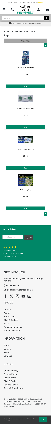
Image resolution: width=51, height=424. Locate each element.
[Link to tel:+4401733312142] (12, 9)
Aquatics (8, 31)
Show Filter (25, 41)
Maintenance (21, 31)
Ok (43, 420)
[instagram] (17, 296)
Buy (25, 86)
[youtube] (23, 296)
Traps (32, 31)
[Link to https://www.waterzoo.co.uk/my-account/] (38, 9)
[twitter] (11, 296)
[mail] (29, 296)
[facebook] (5, 296)
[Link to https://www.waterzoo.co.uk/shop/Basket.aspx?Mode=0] (47, 9)
